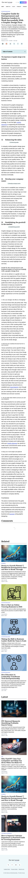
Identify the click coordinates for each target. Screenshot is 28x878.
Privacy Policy (14, 869)
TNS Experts (4, 614)
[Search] (18, 2)
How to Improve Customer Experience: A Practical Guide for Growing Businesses (13, 838)
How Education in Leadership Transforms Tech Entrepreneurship (10, 677)
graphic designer (12, 443)
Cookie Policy (7, 869)
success (12, 514)
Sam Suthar (4, 580)
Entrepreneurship (5, 11)
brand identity (14, 387)
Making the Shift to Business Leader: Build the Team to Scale (13, 640)
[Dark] (16, 2)
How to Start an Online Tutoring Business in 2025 (11, 606)
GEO (2, 756)
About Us (8, 6)
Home (2, 6)
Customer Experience (6, 833)
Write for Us (21, 869)
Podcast (19, 6)
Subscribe (23, 2)
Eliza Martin (4, 39)
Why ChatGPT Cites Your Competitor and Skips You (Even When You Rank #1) (11, 761)
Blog (13, 6)
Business (3, 563)
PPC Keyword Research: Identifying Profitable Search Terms (10, 723)
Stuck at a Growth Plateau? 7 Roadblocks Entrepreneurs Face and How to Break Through (14, 567)
